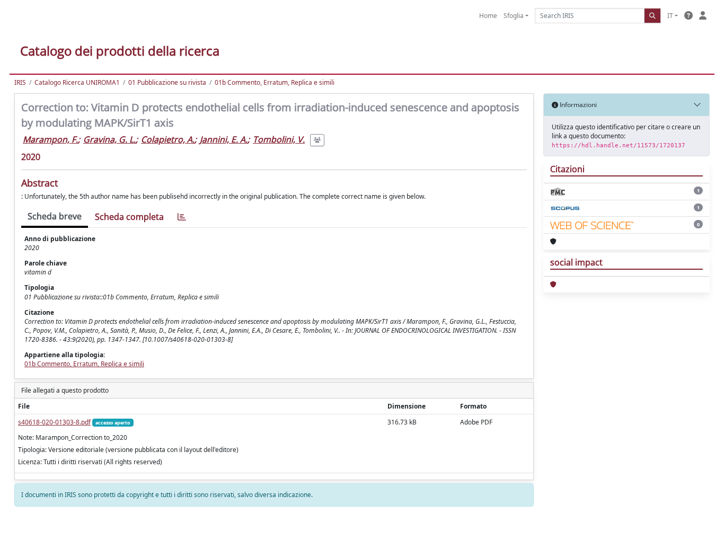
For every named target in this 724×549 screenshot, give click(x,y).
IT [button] (670, 15)
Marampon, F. (50, 139)
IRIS (20, 82)
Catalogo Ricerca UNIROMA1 (77, 82)
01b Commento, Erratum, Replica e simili (274, 82)
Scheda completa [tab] (129, 217)
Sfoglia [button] (514, 15)
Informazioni (577, 104)
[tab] (182, 217)
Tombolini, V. (279, 139)
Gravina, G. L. (109, 139)
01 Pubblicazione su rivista (167, 82)
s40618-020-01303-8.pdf (54, 422)
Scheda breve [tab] (55, 216)
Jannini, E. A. (224, 139)
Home (488, 15)
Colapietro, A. (168, 139)
